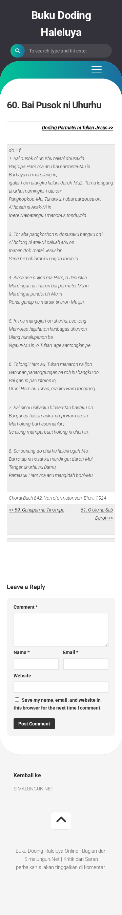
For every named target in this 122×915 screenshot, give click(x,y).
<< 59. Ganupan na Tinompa (36, 510)
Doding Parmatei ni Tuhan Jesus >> (77, 127)
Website (22, 675)
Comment (26, 607)
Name (21, 652)
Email (70, 652)
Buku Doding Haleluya (61, 24)
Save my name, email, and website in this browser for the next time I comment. (58, 704)
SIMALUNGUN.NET (33, 788)
